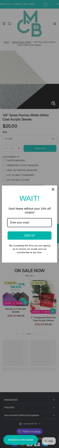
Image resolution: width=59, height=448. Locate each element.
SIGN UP (29, 235)
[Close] (53, 189)
